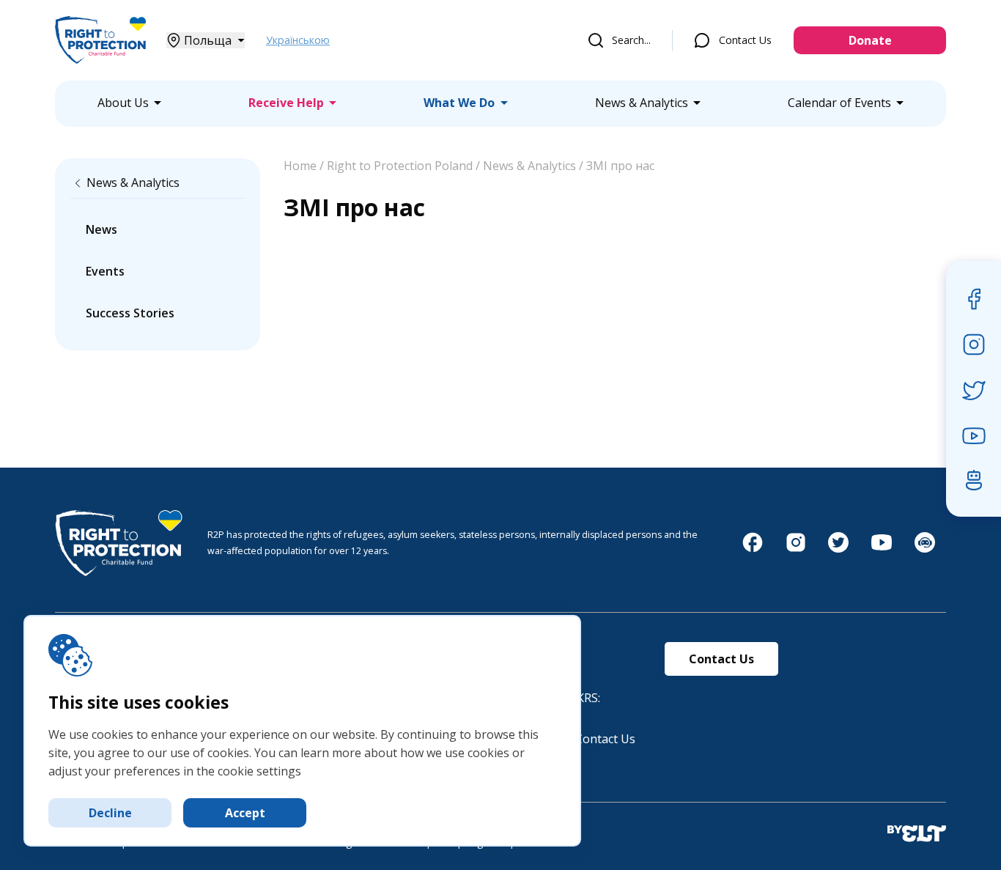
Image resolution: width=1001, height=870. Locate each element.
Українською (298, 40)
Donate (870, 40)
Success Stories (130, 313)
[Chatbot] (925, 550)
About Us (123, 103)
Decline (110, 813)
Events (105, 271)
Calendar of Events (839, 103)
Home (300, 166)
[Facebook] (752, 550)
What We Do (459, 103)
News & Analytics (641, 103)
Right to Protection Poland (400, 166)
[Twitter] (838, 550)
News (101, 229)
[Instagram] (796, 550)
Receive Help (286, 103)
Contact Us (745, 40)
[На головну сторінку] (100, 62)
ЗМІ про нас (620, 166)
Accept (245, 813)
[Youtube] (881, 550)
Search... (631, 40)
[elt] (916, 834)
